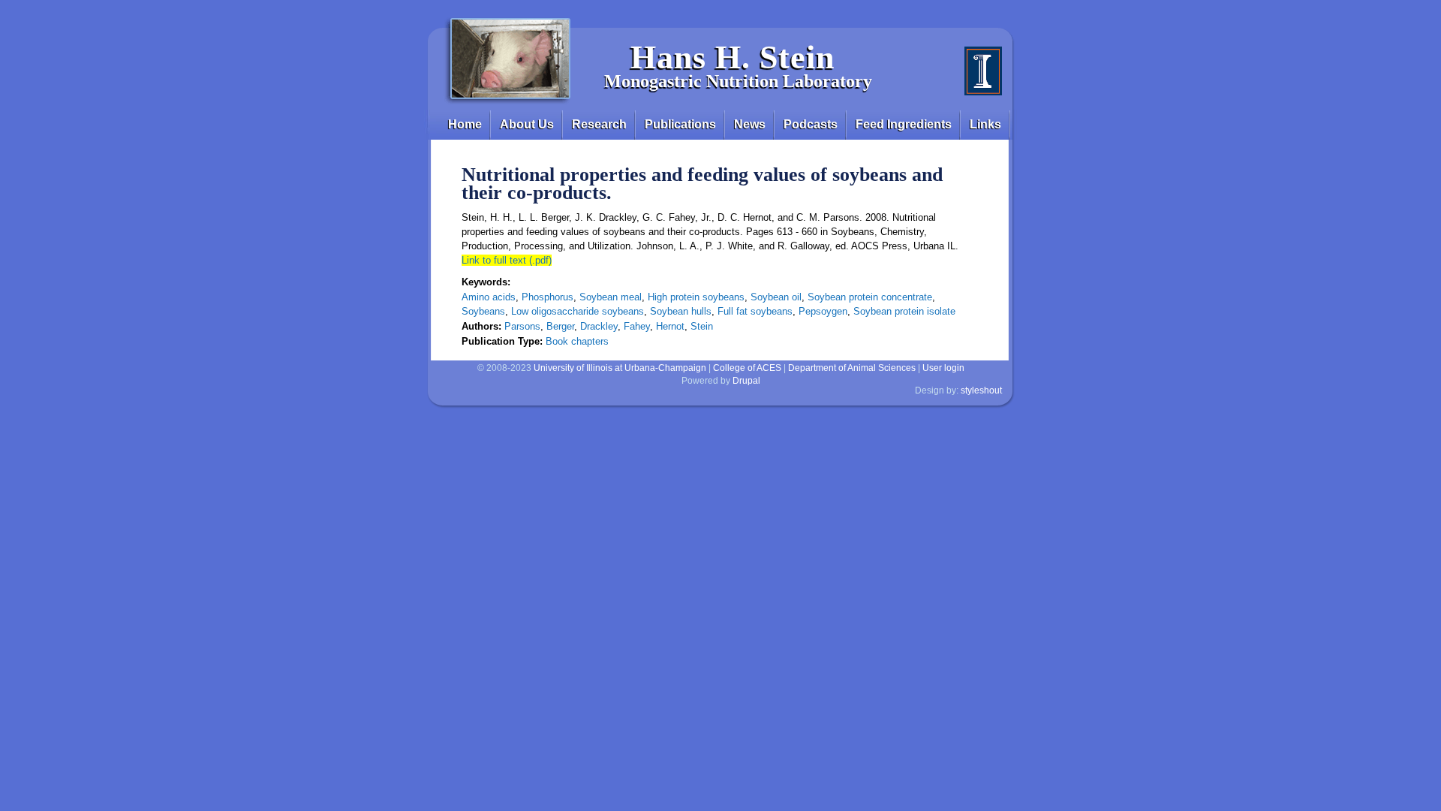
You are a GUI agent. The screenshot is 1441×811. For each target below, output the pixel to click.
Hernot (670, 326)
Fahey (637, 326)
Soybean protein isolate (904, 311)
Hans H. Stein (732, 57)
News (750, 124)
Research (599, 124)
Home (465, 124)
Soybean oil (776, 297)
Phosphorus (547, 297)
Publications (680, 124)
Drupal (746, 380)
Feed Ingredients (904, 124)
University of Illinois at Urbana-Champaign (620, 367)
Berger (560, 326)
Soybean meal (610, 297)
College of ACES (747, 367)
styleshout (981, 390)
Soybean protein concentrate (870, 297)
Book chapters (577, 341)
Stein (701, 326)
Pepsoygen (823, 311)
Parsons (522, 326)
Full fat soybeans (755, 311)
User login (943, 367)
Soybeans (483, 311)
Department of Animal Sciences (852, 367)
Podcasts (811, 124)
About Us (527, 124)
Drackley (599, 326)
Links (985, 124)
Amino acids (489, 297)
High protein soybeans (696, 297)
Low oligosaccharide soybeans (577, 311)
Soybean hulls (680, 311)
